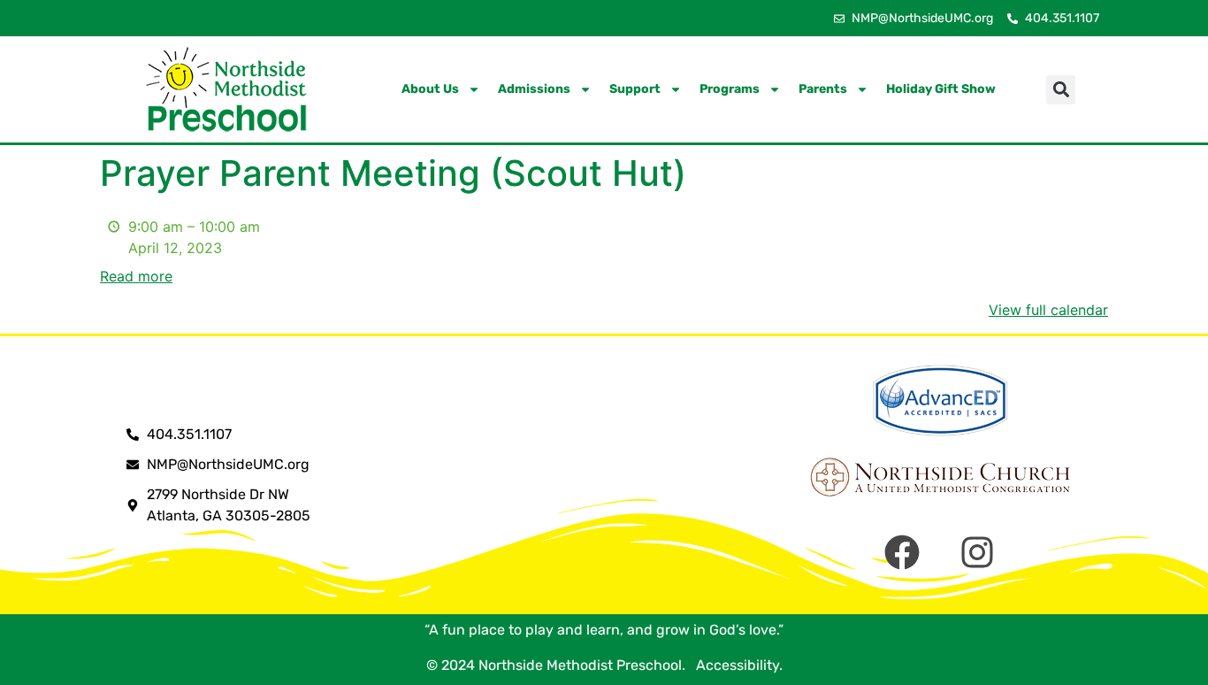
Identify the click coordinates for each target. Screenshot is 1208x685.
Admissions (534, 88)
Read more (136, 276)
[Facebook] (902, 552)
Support (635, 88)
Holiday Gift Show (941, 88)
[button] (1060, 89)
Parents (823, 88)
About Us (430, 88)
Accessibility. (736, 665)
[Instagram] (977, 552)
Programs (730, 88)
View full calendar (1048, 310)
